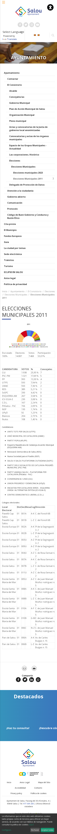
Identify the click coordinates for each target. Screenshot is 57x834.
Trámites (9, 260)
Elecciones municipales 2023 (28, 172)
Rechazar (35, 830)
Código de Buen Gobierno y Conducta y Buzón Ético (27, 216)
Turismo (8, 266)
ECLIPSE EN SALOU (13, 272)
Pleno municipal (17, 121)
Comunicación (14, 202)
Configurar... (7, 830)
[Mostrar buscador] (53, 35)
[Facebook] (18, 679)
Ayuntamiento (11, 72)
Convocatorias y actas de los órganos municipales (29, 138)
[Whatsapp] (38, 679)
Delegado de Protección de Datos (27, 184)
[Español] (39, 35)
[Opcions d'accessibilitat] (50, 7)
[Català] (35, 35)
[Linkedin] (31, 679)
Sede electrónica (13, 254)
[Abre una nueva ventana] (20, 24)
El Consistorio (14, 84)
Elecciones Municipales (23, 166)
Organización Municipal (21, 114)
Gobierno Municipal (19, 102)
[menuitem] (34, 34)
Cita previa (10, 224)
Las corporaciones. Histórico (24, 154)
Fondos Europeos (13, 236)
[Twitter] (25, 679)
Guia (6, 242)
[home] (29, 11)
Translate (12, 39)
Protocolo (12, 208)
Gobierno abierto (16, 196)
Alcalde (13, 90)
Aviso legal (10, 278)
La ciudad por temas (15, 248)
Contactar (12, 78)
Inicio (4, 291)
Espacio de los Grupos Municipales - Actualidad (28, 147)
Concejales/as (16, 96)
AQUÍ (31, 824)
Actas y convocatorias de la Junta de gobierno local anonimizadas (28, 129)
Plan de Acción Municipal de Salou (27, 108)
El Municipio (10, 230)
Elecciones (14, 160)
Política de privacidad (15, 284)
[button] (3, 3)
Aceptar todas (47, 830)
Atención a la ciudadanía (20, 190)
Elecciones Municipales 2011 (28, 178)
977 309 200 (28, 803)
